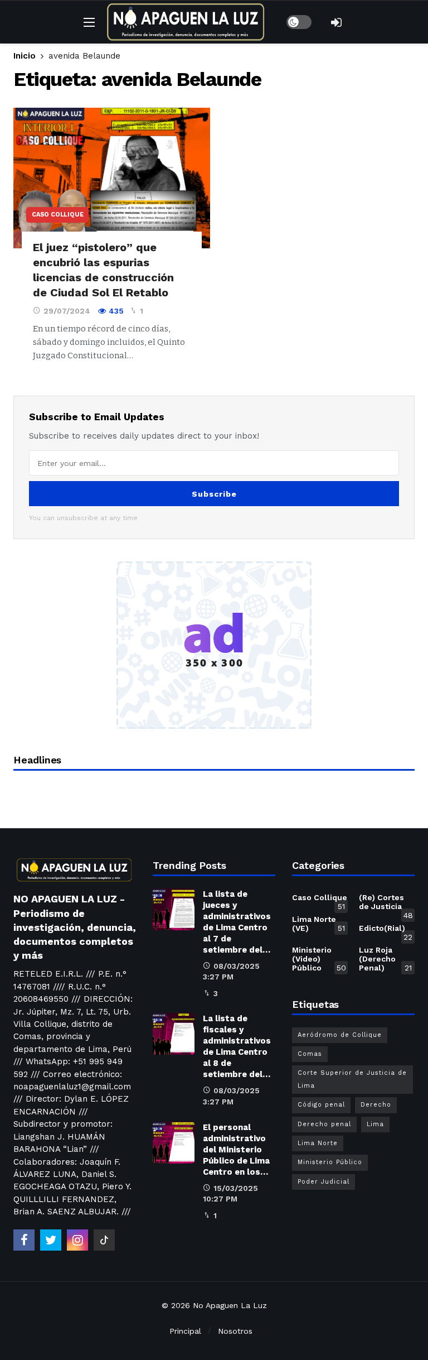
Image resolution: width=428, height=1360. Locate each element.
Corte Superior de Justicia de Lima (352, 1079)
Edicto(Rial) (385, 930)
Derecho (376, 1104)
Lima (375, 1124)
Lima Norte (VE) (318, 924)
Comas (310, 1054)
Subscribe (214, 493)
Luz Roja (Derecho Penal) (385, 958)
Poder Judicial (323, 1181)
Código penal (321, 1104)
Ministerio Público (330, 1162)
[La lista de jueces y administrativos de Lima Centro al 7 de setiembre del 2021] (173, 909)
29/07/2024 (66, 310)
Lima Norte (318, 1143)
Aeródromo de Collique (340, 1035)
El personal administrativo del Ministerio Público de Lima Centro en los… (236, 1149)
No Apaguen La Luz (230, 1305)
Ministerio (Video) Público (319, 958)
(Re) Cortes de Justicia (386, 904)
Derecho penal (324, 1124)
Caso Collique (57, 214)
